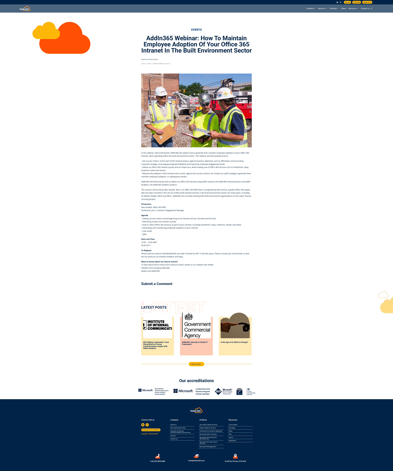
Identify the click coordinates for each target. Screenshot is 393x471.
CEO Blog (232, 428)
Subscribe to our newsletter (150, 430)
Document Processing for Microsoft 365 (208, 438)
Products (333, 9)
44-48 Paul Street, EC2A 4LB (235, 461)
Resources (352, 9)
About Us (321, 9)
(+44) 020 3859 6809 (157, 461)
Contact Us (365, 9)
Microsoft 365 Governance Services (208, 442)
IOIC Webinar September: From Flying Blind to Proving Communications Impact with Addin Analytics (156, 345)
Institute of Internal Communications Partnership (180, 431)
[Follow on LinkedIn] (337, 2)
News (230, 431)
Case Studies (233, 425)
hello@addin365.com (196, 461)
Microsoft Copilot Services (208, 425)
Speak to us (367, 2)
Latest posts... (196, 364)
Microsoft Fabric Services (208, 434)
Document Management (208, 447)
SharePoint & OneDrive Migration (211, 431)
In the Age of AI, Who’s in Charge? (234, 342)
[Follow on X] (340, 2)
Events (149, 63)
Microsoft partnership (177, 428)
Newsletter (232, 440)
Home (143, 63)
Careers (347, 2)
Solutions (310, 9)
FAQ (230, 434)
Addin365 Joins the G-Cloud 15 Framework (194, 343)
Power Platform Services (208, 428)
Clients (343, 9)
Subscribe (356, 2)
